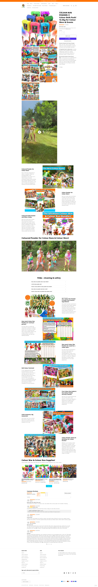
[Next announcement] (65, 1)
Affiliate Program (25, 564)
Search (23, 552)
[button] (31, 4)
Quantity (60, 30)
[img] (32, 499)
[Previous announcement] (32, 1)
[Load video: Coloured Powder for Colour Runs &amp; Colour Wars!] (49, 256)
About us (23, 562)
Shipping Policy (24, 559)
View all (49, 486)
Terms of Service (25, 554)
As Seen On (24, 567)
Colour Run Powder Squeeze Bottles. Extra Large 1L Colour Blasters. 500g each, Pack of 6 (55, 480)
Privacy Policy (24, 565)
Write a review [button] (68, 493)
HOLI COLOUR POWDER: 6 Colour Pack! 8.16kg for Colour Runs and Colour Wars (28, 480)
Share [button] (61, 67)
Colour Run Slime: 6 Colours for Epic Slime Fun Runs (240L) (41, 479)
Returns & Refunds (25, 557)
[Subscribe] (38, 573)
